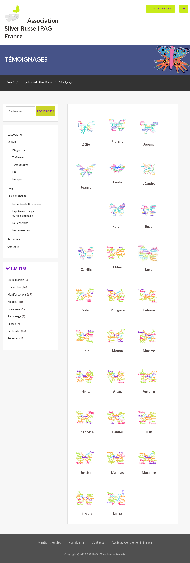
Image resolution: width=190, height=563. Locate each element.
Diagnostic (19, 150)
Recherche (13, 331)
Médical (12, 301)
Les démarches (21, 230)
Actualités (13, 239)
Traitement (19, 157)
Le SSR (11, 141)
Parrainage (14, 316)
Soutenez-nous (160, 8)
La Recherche (20, 222)
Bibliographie (15, 279)
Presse (11, 323)
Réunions (13, 338)
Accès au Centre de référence (132, 542)
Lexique (17, 179)
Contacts (13, 246)
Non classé (14, 309)
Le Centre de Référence (26, 204)
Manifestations (17, 294)
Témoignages (20, 164)
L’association (15, 134)
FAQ (14, 172)
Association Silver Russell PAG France (31, 28)
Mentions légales (49, 542)
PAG (10, 188)
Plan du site (76, 542)
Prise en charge (17, 195)
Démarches (14, 287)
